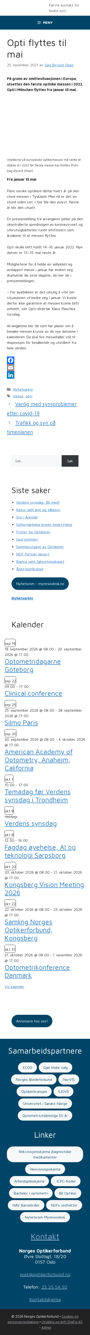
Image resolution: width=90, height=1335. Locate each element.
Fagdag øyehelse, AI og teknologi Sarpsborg (40, 851)
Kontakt (45, 1236)
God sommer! (27, 539)
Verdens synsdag (31, 823)
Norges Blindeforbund (34, 1079)
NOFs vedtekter (64, 1205)
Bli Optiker (68, 1193)
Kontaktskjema (45, 1299)
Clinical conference (33, 693)
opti (29, 396)
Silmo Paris (21, 722)
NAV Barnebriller (26, 1205)
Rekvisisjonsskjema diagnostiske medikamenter (45, 1154)
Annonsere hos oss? (32, 1021)
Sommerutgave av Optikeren (39, 547)
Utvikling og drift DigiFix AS (62, 1322)
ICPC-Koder (65, 1181)
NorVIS (69, 1079)
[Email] (45, 367)
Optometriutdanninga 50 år (45, 1115)
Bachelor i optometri (31, 1193)
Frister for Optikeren (33, 532)
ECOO (27, 1067)
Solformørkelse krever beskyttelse (44, 524)
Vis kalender (14, 986)
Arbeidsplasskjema (29, 1181)
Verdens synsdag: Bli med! (38, 502)
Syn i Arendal (26, 517)
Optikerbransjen (34, 1091)
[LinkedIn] (45, 375)
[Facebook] (45, 360)
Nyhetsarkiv (23, 389)
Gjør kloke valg (55, 1067)
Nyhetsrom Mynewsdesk (45, 1217)
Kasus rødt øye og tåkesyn (38, 510)
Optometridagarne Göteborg (33, 665)
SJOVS (63, 1091)
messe (18, 396)
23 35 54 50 (54, 1286)
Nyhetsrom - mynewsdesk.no (40, 584)
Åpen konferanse (29, 569)
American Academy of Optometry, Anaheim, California (39, 760)
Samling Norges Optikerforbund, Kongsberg (29, 930)
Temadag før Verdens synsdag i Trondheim (38, 796)
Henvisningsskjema (45, 1169)
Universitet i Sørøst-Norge (45, 1103)
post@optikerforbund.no (45, 1274)
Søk (70, 461)
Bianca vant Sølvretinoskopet (40, 561)
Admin (46, 1327)
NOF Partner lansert (32, 554)
